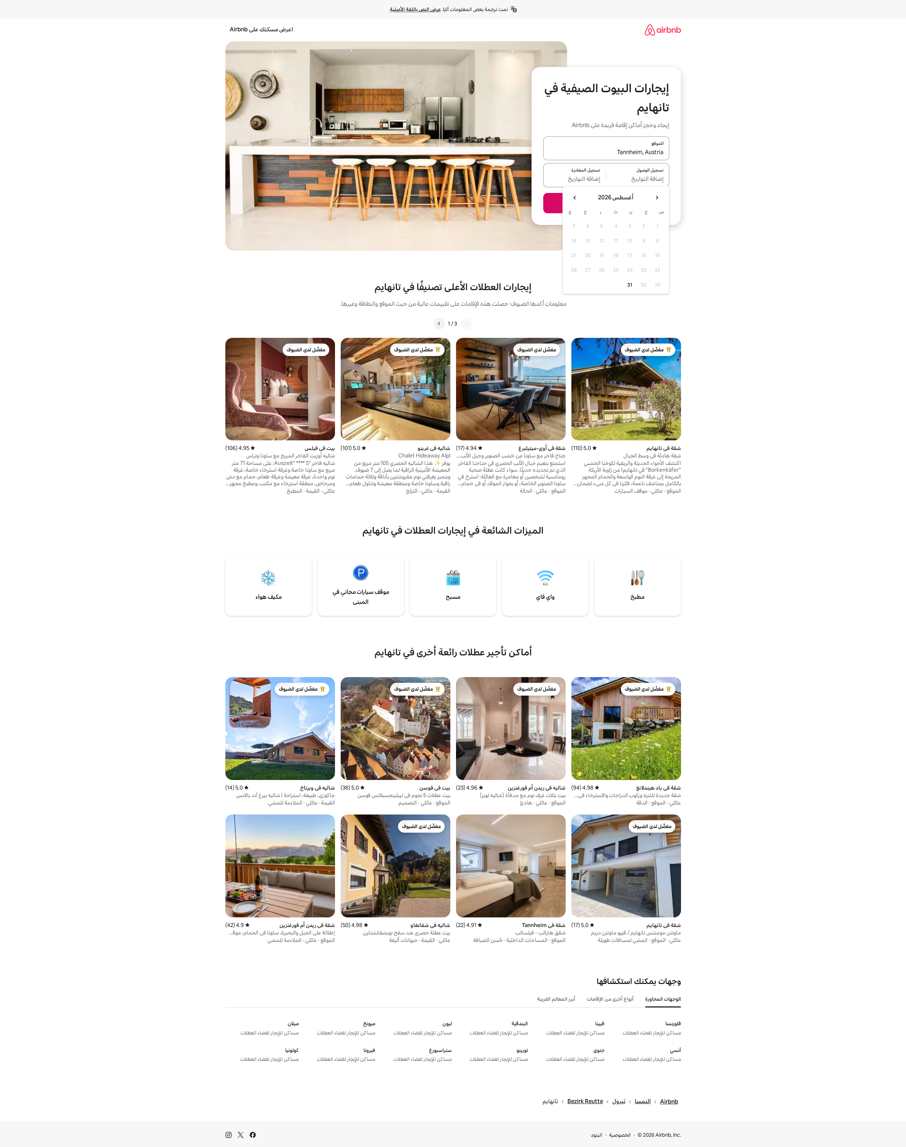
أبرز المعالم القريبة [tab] (556, 999)
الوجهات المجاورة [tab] (663, 999)
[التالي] (439, 323)
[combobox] (606, 152)
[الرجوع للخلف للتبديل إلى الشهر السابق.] (657, 197)
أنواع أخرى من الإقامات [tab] (610, 999)
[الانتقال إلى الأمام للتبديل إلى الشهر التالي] (575, 197)
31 (629, 285)
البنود (596, 1135)
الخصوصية (620, 1135)
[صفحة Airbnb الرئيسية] (663, 30)
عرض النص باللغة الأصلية (415, 9)
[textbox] (638, 179)
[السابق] (466, 323)
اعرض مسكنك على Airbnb (261, 29)
